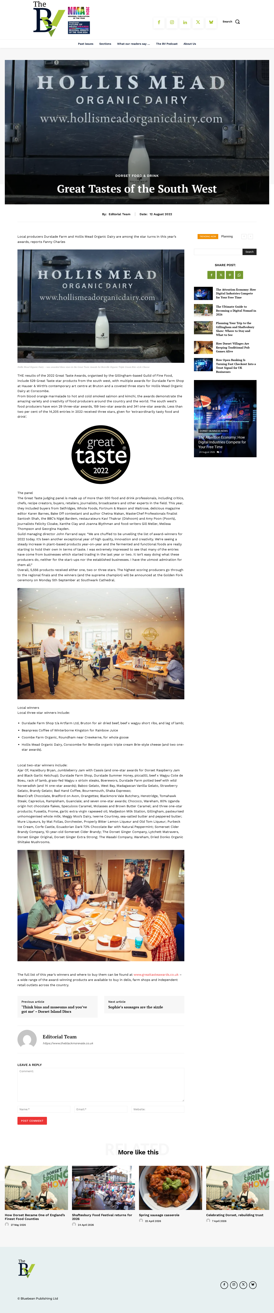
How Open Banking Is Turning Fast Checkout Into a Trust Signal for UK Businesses (236, 366)
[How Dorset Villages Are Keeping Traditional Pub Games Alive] (203, 347)
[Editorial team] (27, 1039)
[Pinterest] (230, 275)
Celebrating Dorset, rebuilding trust (234, 1215)
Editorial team (119, 214)
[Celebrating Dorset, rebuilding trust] (237, 1188)
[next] (250, 236)
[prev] (244, 236)
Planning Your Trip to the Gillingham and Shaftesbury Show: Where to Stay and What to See (235, 329)
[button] (232, 21)
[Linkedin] (185, 22)
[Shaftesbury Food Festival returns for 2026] (103, 1188)
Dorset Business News (214, 431)
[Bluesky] (211, 22)
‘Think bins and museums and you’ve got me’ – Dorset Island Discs (54, 1009)
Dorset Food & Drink (137, 175)
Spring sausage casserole (159, 1215)
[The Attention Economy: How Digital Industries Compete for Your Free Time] (203, 293)
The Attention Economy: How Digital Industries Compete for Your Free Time (236, 293)
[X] (198, 22)
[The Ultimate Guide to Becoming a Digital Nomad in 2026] (203, 310)
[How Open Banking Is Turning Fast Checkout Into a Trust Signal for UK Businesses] (203, 364)
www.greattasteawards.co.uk (156, 974)
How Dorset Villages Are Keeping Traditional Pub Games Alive (233, 347)
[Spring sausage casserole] (170, 1188)
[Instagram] (172, 22)
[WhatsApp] (239, 275)
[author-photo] (7, 1224)
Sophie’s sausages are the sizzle (135, 1007)
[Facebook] (158, 22)
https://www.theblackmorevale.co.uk (68, 1043)
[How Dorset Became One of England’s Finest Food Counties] (36, 1188)
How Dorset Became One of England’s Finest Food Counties (35, 1217)
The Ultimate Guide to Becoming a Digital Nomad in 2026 (236, 310)
